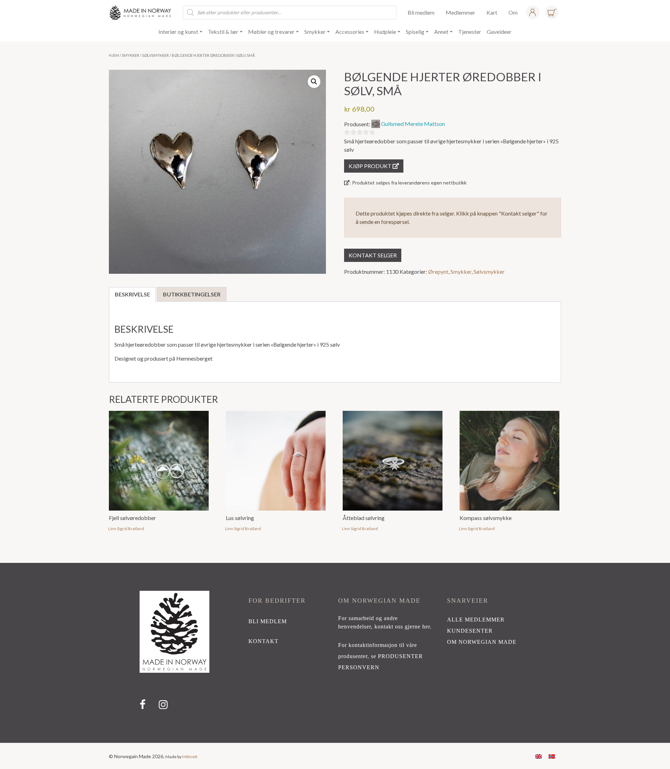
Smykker (130, 55)
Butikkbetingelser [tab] (192, 294)
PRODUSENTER (400, 656)
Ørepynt (438, 271)
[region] (335, 653)
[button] (314, 81)
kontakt (263, 641)
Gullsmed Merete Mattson (413, 123)
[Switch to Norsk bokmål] (551, 756)
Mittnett (190, 756)
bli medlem (267, 621)
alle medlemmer (476, 620)
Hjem (114, 55)
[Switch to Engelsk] (538, 756)
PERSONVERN (358, 667)
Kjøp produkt (371, 166)
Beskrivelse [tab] (132, 294)
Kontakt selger (373, 255)
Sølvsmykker (155, 55)
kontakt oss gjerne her (402, 626)
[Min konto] (532, 12)
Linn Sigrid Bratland (126, 528)
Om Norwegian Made (481, 642)
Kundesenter (470, 631)
